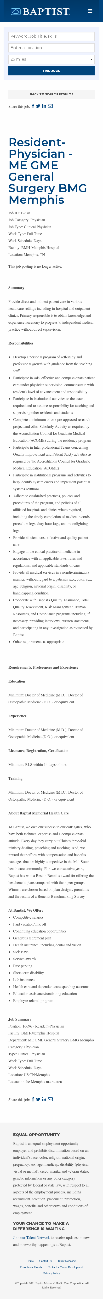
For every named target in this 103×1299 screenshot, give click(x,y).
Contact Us (45, 1261)
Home (30, 1261)
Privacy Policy (51, 1273)
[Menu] (90, 11)
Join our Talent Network (31, 1237)
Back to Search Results (52, 94)
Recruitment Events (31, 1267)
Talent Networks (67, 1261)
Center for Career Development (65, 1267)
